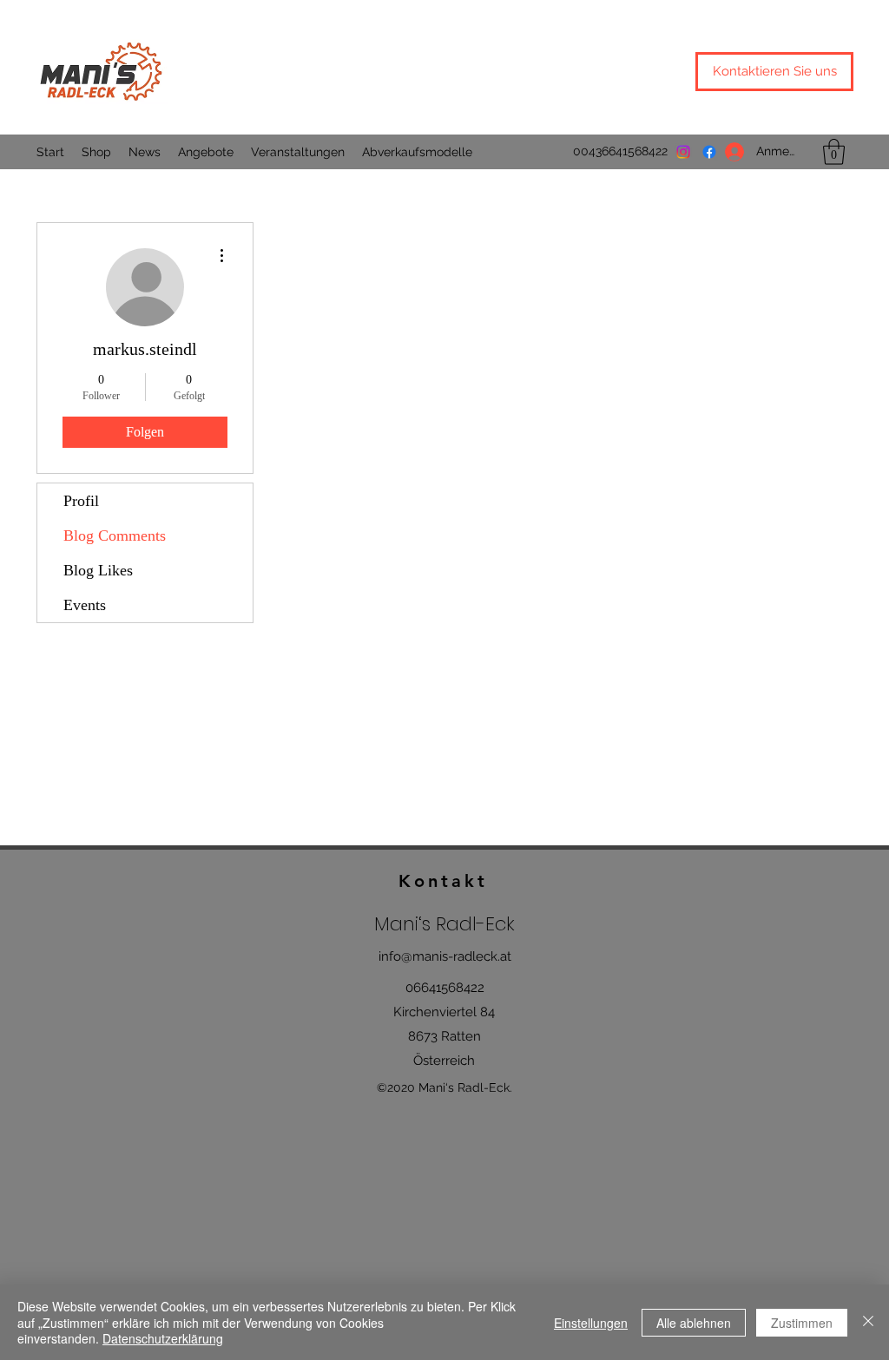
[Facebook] (709, 152)
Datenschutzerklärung (162, 1338)
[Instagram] (683, 152)
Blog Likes (98, 570)
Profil (81, 500)
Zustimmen (802, 1322)
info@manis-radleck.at (445, 956)
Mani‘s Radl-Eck (444, 923)
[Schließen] (868, 1322)
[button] (834, 152)
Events (84, 605)
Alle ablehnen (693, 1322)
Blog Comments (114, 535)
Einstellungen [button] (591, 1322)
